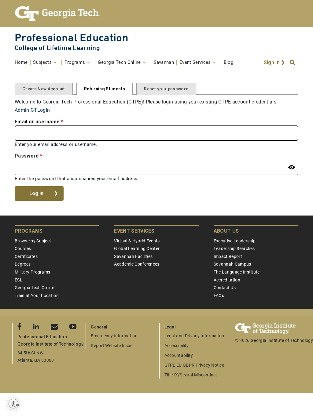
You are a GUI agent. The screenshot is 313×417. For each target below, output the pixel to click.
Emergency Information (114, 335)
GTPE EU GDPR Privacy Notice (194, 365)
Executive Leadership (235, 240)
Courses (23, 248)
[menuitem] (23, 62)
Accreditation (227, 279)
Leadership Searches (234, 248)
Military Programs (32, 272)
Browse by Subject (33, 240)
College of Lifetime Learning (57, 48)
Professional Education (71, 37)
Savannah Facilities (133, 256)
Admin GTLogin (32, 110)
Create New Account (43, 88)
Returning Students (104, 88)
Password (27, 156)
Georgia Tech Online (34, 287)
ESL (18, 279)
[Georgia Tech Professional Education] (156, 13)
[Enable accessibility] (13, 403)
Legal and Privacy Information (194, 335)
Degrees (23, 264)
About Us (226, 231)
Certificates (26, 256)
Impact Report (228, 256)
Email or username (37, 122)
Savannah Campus (232, 264)
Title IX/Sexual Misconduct (190, 374)
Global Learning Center (137, 248)
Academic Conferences (136, 264)
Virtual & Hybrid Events (137, 240)
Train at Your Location (37, 295)
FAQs (219, 295)
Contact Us (225, 287)
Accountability (178, 355)
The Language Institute (237, 272)
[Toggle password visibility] (291, 167)
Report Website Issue (111, 345)
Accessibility (176, 345)
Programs (29, 231)
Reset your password (166, 88)
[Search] (293, 63)
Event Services (134, 231)
